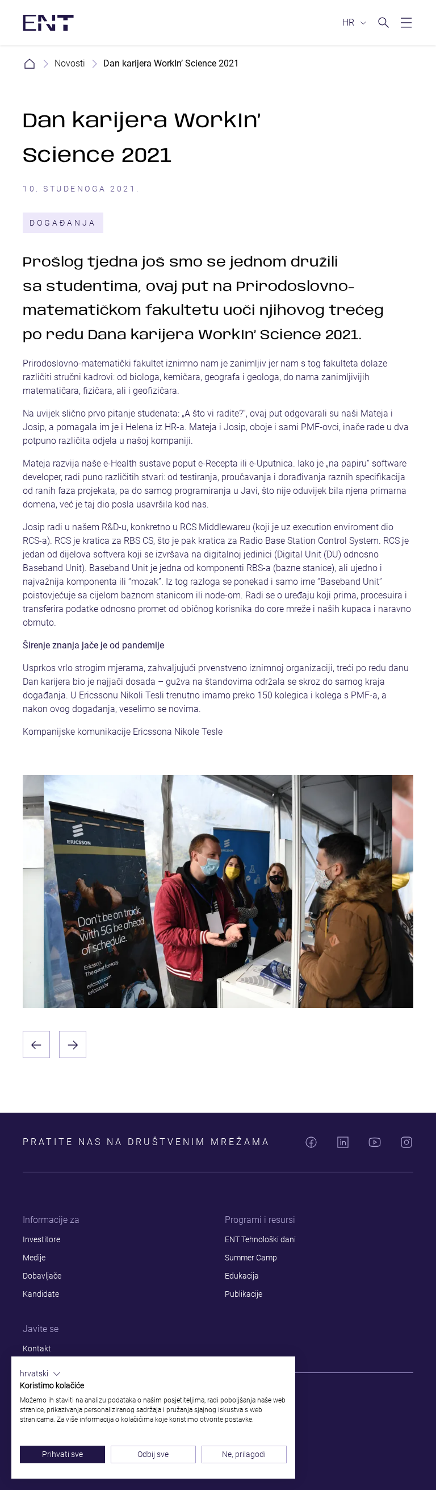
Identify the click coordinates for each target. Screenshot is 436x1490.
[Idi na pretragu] (384, 22)
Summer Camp (251, 1257)
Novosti (69, 63)
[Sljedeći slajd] (72, 1044)
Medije (34, 1257)
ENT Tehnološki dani (260, 1239)
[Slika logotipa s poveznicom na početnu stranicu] (48, 23)
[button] (40, 1374)
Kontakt (37, 1348)
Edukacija (242, 1275)
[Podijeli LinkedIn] (343, 1142)
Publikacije (243, 1293)
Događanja (63, 222)
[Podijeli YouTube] (375, 1142)
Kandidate (41, 1293)
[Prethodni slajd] (36, 1044)
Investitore (41, 1239)
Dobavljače (42, 1275)
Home (29, 63)
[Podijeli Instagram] (406, 1142)
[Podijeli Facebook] (311, 1142)
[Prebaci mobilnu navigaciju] (406, 23)
